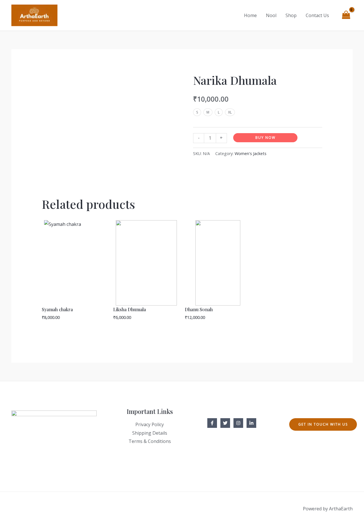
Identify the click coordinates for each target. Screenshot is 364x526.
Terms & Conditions (150, 441)
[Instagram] (238, 423)
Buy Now (265, 137)
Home (250, 15)
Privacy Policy (149, 424)
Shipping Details (149, 433)
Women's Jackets (250, 153)
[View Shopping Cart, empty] (346, 15)
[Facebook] (212, 423)
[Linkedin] (251, 423)
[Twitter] (225, 423)
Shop (291, 15)
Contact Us (317, 15)
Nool (271, 15)
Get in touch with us (323, 424)
